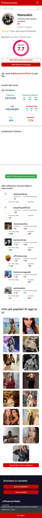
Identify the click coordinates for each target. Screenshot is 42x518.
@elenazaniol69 (31, 326)
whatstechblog (20, 194)
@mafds (11, 381)
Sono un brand (21, 492)
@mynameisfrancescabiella (12, 399)
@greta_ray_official (30, 344)
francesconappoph (22, 272)
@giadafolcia (31, 399)
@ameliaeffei (11, 362)
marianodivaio (19, 240)
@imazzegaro (30, 381)
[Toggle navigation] (37, 3)
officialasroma (20, 256)
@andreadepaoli (30, 362)
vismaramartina (20, 224)
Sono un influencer (21, 487)
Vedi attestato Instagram (21, 65)
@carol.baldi (11, 435)
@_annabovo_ (21, 453)
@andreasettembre (11, 344)
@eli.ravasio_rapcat (11, 326)
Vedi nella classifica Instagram (21, 60)
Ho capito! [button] (21, 515)
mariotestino (19, 288)
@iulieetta (30, 417)
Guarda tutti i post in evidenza (21, 465)
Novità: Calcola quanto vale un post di (21, 176)
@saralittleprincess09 (31, 435)
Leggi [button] (13, 509)
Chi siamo (5, 505)
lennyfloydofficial (21, 208)
